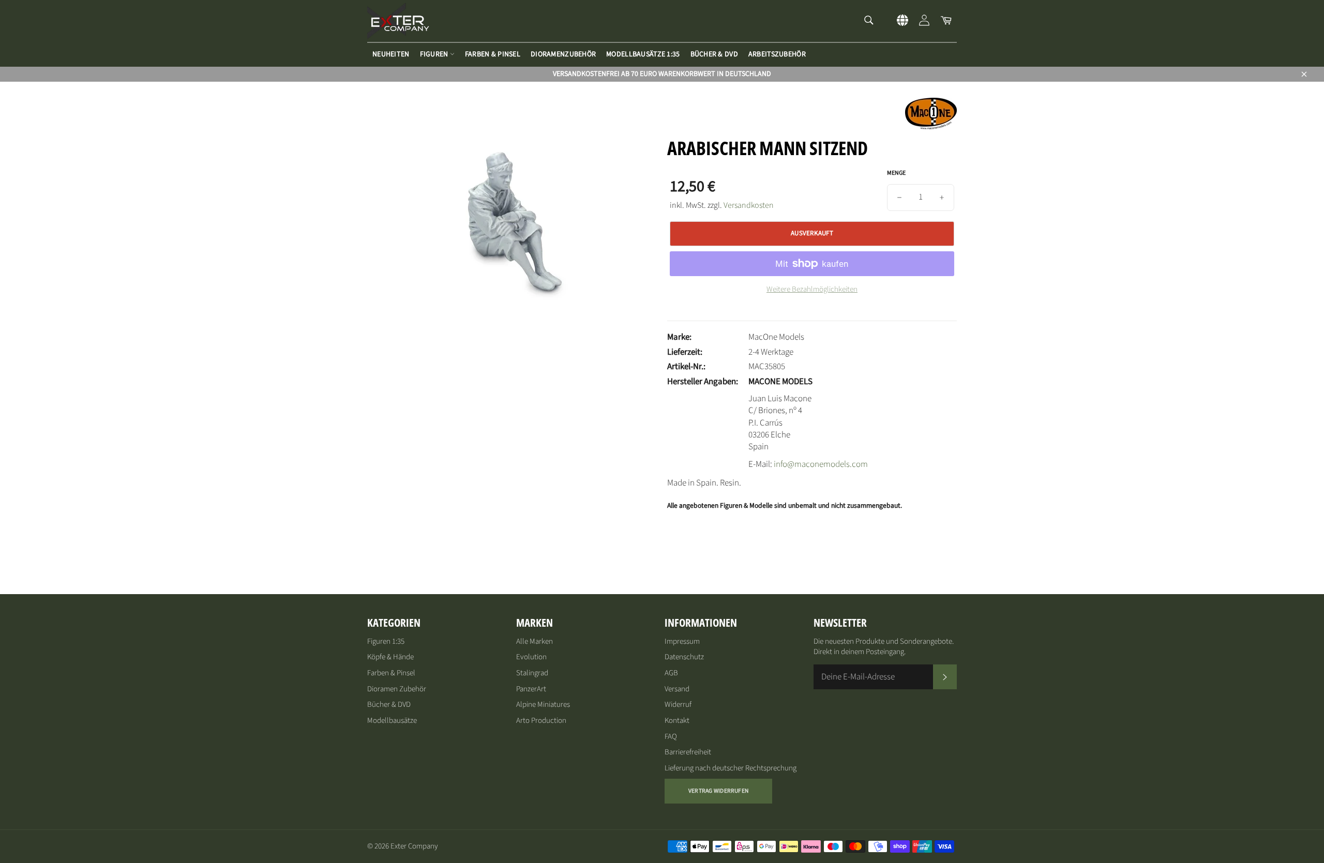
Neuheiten (391, 54)
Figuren (435, 54)
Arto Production (541, 720)
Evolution (531, 657)
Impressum (682, 641)
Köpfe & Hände (390, 657)
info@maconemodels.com (821, 464)
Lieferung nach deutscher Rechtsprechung (730, 768)
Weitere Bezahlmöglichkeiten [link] (811, 289)
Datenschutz (684, 657)
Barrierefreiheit (688, 752)
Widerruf (678, 704)
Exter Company (414, 846)
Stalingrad (532, 673)
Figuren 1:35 (385, 641)
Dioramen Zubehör (396, 689)
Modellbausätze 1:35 (643, 54)
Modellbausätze (392, 720)
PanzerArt (531, 689)
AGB (671, 673)
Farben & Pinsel (492, 54)
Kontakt (677, 720)
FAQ (671, 736)
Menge (896, 173)
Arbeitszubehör (777, 54)
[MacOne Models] (931, 126)
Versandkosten (749, 205)
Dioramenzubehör (563, 54)
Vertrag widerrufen (718, 790)
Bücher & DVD (714, 54)
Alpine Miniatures (543, 704)
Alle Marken (534, 641)
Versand (677, 689)
